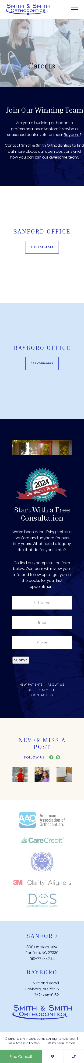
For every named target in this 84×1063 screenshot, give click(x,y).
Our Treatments (42, 690)
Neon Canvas (66, 1043)
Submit (20, 660)
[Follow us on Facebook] (51, 757)
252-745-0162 (42, 363)
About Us (56, 685)
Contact (12, 145)
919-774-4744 (42, 247)
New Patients (31, 685)
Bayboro (72, 134)
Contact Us (42, 695)
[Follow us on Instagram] (58, 757)
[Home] (42, 1012)
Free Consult (21, 1056)
